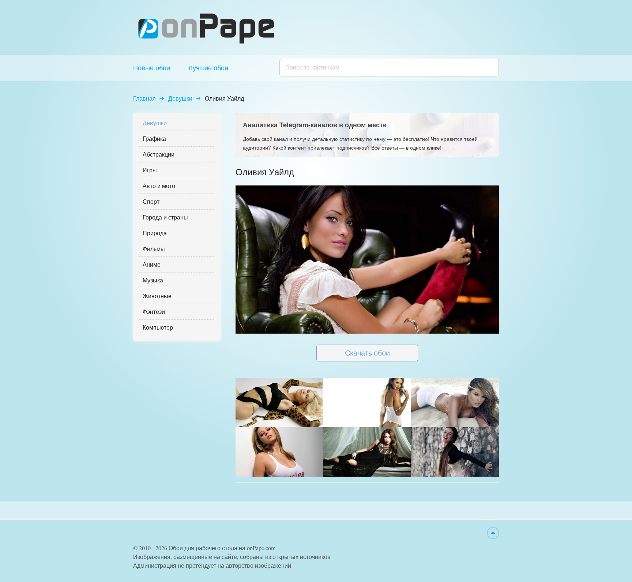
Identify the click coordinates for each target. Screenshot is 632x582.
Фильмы (154, 248)
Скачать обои (367, 353)
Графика (154, 138)
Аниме (152, 264)
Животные (157, 296)
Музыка (153, 280)
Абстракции (158, 154)
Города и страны (165, 217)
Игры (150, 170)
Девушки (180, 98)
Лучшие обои (208, 67)
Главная (144, 98)
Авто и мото (159, 185)
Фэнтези (154, 311)
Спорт (151, 201)
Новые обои (151, 67)
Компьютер (158, 327)
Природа (155, 233)
